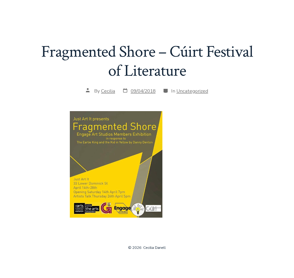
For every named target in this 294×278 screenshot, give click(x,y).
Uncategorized (192, 91)
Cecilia (108, 91)
